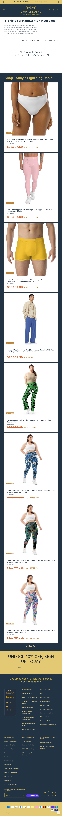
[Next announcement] (58, 2)
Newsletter (8, 780)
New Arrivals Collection (29, 697)
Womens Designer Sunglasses (28, 718)
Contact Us (8, 776)
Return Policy (44, 705)
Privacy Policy (9, 749)
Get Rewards (26, 741)
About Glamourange (10, 741)
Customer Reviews (46, 721)
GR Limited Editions (28, 729)
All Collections (27, 693)
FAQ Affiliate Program (29, 749)
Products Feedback (46, 709)
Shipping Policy (45, 701)
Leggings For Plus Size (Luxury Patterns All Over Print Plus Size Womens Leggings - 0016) (31, 491)
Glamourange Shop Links (28, 724)
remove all (43, 55)
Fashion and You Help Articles (47, 747)
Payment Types (45, 697)
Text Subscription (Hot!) (12, 768)
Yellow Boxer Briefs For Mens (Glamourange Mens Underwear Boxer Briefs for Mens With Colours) (30, 280)
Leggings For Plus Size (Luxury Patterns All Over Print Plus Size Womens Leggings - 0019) (31, 561)
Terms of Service (9, 753)
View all (31, 645)
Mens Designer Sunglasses (27, 712)
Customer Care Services (48, 724)
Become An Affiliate (28, 745)
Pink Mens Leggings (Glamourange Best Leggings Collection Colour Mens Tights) (29, 210)
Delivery (7, 757)
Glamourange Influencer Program (30, 754)
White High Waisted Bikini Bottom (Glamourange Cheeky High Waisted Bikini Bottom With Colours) (30, 140)
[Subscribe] (45, 668)
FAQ (41, 693)
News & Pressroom (46, 742)
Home (10, 697)
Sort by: (25, 40)
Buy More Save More (47, 713)
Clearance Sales (27, 707)
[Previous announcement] (3, 2)
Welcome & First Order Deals (29, 702)
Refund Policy (8, 764)
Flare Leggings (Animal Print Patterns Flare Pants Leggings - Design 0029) (30, 421)
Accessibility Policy (10, 745)
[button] (4, 10)
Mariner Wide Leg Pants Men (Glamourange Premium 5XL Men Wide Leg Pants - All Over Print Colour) (30, 351)
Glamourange (12, 813)
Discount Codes (45, 717)
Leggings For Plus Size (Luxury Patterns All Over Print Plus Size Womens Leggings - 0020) (31, 631)
